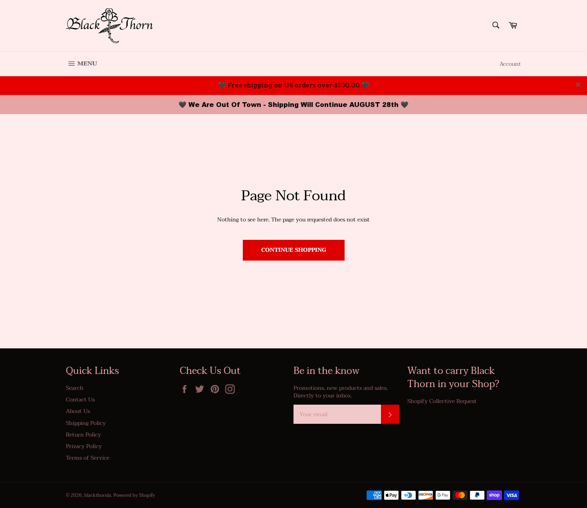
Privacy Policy (84, 446)
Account (510, 64)
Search (74, 388)
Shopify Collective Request (442, 401)
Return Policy (83, 434)
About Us (78, 411)
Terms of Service (87, 458)
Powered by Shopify (134, 495)
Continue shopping (293, 250)
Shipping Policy (86, 423)
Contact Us (80, 399)
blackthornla (97, 495)
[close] (578, 84)
